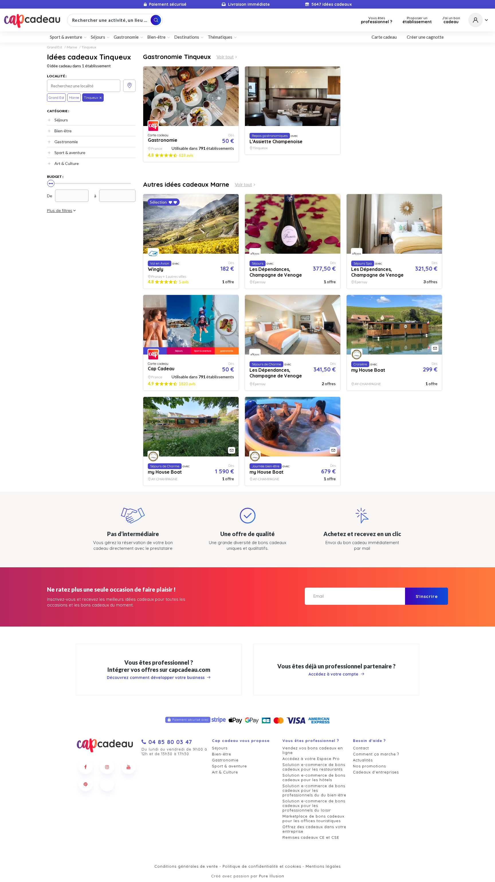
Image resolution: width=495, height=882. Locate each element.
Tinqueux (89, 47)
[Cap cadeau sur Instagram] (107, 767)
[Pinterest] (85, 784)
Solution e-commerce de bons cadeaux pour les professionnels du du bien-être (314, 790)
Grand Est (54, 47)
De (49, 195)
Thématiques (220, 37)
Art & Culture (66, 163)
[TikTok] (107, 784)
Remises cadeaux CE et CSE (310, 837)
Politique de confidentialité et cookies (262, 866)
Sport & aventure (69, 152)
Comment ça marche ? (376, 754)
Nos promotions (369, 766)
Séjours (61, 119)
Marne (72, 47)
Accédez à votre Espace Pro (311, 758)
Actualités (363, 760)
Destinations (186, 37)
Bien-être (63, 130)
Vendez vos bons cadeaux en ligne (312, 750)
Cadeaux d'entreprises (376, 772)
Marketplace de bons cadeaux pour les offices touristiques (313, 818)
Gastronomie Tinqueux (177, 57)
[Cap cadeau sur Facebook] (85, 767)
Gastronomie (66, 141)
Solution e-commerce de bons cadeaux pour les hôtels (313, 777)
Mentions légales (323, 866)
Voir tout (225, 57)
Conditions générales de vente (186, 866)
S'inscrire (427, 596)
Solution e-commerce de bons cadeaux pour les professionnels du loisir (313, 805)
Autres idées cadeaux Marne (186, 184)
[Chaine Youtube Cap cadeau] (128, 767)
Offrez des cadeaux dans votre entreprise (314, 829)
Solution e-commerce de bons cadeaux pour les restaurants (313, 766)
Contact (361, 748)
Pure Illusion (271, 876)
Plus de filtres (59, 210)
